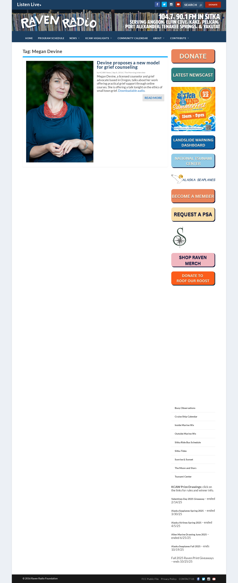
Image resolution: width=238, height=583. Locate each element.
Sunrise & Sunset (184, 459)
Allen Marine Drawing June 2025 (189, 534)
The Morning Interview (134, 72)
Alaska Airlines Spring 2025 (186, 522)
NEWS (73, 38)
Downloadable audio (131, 90)
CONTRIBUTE (178, 38)
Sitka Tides (181, 450)
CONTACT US (186, 578)
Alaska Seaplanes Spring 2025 (187, 510)
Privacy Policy (168, 578)
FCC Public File (150, 578)
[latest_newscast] (193, 81)
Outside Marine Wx (185, 433)
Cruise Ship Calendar (186, 416)
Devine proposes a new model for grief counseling (128, 65)
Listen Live (28, 4)
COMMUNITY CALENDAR (133, 38)
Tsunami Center (183, 476)
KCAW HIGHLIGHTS (97, 38)
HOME (29, 38)
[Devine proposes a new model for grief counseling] (59, 111)
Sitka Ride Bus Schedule (188, 442)
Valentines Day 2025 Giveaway (187, 498)
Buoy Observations (185, 407)
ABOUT (157, 38)
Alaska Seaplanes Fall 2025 (186, 546)
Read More (153, 98)
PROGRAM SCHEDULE (51, 38)
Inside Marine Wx (184, 425)
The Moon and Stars (185, 467)
